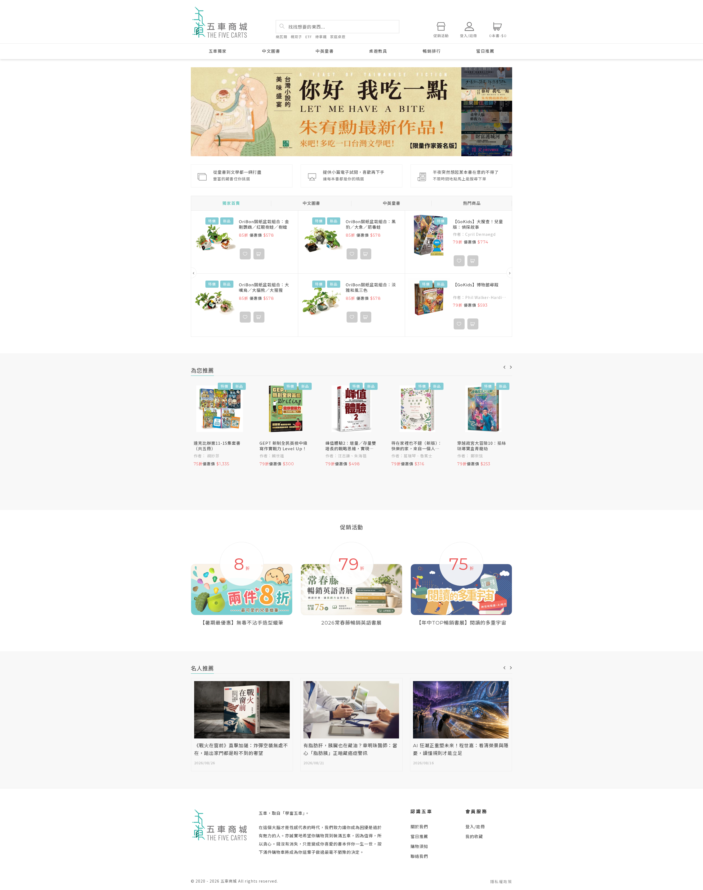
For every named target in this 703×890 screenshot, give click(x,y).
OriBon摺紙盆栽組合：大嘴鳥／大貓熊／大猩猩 (264, 287)
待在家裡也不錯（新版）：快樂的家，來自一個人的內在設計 (416, 445)
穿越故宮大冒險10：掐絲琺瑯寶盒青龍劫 (481, 445)
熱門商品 (472, 203)
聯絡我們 (419, 856)
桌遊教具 (378, 51)
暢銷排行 (432, 51)
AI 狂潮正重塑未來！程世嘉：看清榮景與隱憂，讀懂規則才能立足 (461, 749)
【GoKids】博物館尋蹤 (476, 284)
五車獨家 (218, 51)
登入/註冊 (475, 826)
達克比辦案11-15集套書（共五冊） (217, 445)
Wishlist (245, 253)
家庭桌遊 (337, 36)
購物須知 (419, 846)
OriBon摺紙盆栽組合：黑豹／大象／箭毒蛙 (371, 224)
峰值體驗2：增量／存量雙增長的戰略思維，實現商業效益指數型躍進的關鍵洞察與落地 (350, 445)
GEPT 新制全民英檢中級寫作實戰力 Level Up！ (284, 445)
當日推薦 (485, 51)
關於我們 (419, 826)
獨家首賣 (231, 203)
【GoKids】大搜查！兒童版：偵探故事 (478, 224)
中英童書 (325, 51)
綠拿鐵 (321, 36)
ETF (308, 36)
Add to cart (258, 253)
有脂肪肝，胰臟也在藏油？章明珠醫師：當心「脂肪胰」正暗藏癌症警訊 (350, 749)
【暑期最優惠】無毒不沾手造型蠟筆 (241, 623)
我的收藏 (474, 836)
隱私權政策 (501, 881)
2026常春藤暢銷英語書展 (351, 623)
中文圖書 (271, 51)
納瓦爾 (281, 36)
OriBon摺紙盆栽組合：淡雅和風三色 (371, 287)
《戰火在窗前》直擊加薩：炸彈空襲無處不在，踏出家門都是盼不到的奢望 (241, 749)
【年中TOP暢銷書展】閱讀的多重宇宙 (461, 623)
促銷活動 (441, 35)
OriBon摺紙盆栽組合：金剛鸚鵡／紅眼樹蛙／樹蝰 (264, 224)
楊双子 (296, 36)
